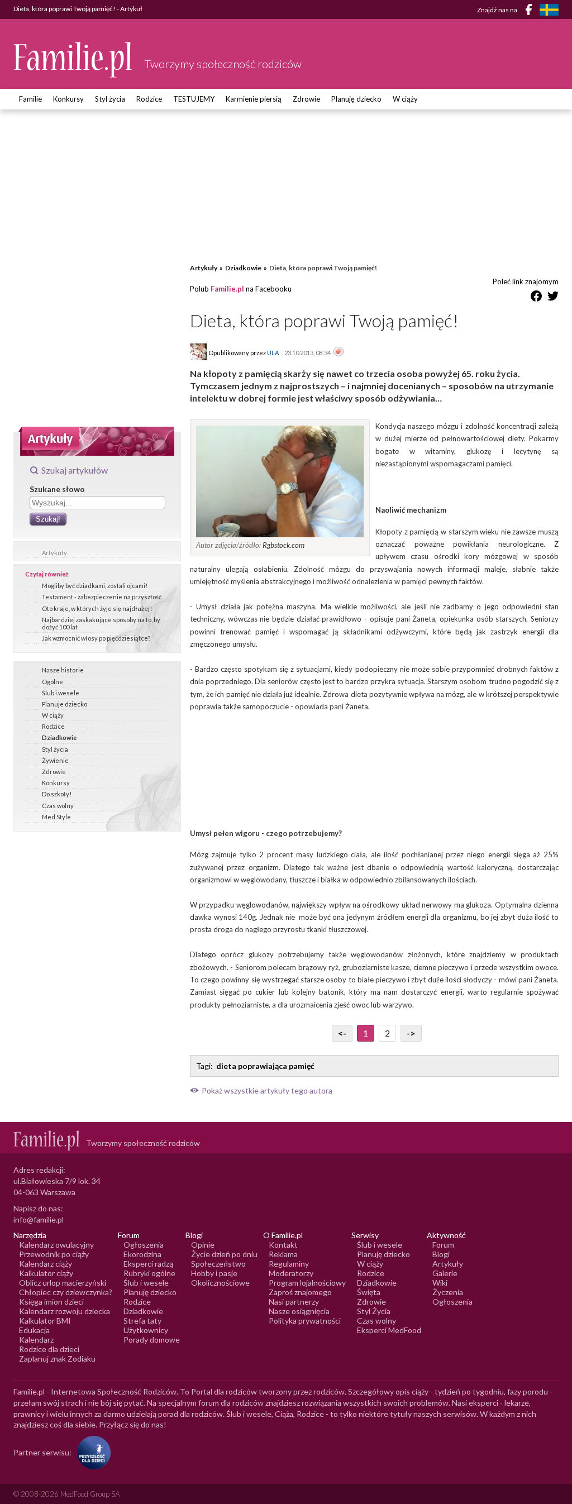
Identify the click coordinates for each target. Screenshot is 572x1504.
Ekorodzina (142, 1254)
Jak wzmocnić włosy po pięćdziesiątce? (96, 638)
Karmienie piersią (254, 98)
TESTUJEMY (193, 98)
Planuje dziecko (64, 704)
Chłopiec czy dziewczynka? (65, 1292)
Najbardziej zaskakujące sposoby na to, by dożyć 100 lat (101, 623)
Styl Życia (373, 1311)
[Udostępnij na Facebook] (536, 298)
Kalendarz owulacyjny (56, 1244)
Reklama (283, 1254)
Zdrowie (306, 98)
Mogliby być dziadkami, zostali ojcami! (94, 585)
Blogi (441, 1254)
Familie (30, 98)
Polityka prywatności (305, 1320)
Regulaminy (289, 1263)
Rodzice (149, 98)
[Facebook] (531, 11)
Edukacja (34, 1330)
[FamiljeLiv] (549, 10)
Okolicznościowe (220, 1282)
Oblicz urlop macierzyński (62, 1282)
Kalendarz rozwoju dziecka (64, 1311)
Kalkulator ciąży (46, 1273)
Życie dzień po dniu (224, 1254)
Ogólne (52, 681)
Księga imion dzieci (51, 1301)
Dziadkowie (59, 737)
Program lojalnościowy (307, 1282)
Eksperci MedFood (389, 1330)
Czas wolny (58, 805)
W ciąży (405, 98)
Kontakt (283, 1244)
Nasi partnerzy (294, 1301)
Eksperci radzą (148, 1263)
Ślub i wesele (60, 692)
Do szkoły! (57, 794)
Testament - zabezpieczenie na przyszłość (101, 596)
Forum (443, 1244)
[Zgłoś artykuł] (338, 352)
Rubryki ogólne (149, 1273)
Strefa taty (142, 1320)
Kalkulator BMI (45, 1320)
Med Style (56, 816)
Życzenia (447, 1292)
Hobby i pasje (214, 1273)
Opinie (202, 1244)
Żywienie (55, 760)
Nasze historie (63, 670)
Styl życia (110, 98)
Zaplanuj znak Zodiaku (57, 1358)
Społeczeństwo (218, 1263)
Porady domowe (151, 1339)
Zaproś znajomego (300, 1292)
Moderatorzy (291, 1273)
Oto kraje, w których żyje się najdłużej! (97, 608)
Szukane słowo (57, 489)
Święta (368, 1292)
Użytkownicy (145, 1330)
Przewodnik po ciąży (54, 1254)
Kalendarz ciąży (45, 1263)
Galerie (444, 1273)
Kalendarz (36, 1339)
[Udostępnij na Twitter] (553, 298)
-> (411, 1033)
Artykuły (54, 552)
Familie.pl (227, 288)
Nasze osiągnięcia (299, 1311)
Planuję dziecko (356, 98)
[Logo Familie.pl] (73, 59)
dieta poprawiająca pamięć (265, 1066)
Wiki (439, 1282)
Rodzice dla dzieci (49, 1349)
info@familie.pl (38, 1219)
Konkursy (68, 98)
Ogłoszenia (143, 1244)
